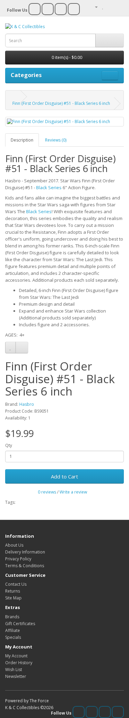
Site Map (13, 598)
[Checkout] (118, 7)
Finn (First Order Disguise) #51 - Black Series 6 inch (61, 103)
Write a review (73, 492)
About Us (14, 545)
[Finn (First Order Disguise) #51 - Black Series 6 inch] (64, 121)
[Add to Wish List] (10, 347)
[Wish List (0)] (103, 7)
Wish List (13, 669)
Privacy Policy (18, 559)
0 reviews (47, 492)
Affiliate (12, 630)
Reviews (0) (55, 140)
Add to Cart (64, 476)
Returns (12, 591)
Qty (8, 445)
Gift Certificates (20, 623)
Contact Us (15, 584)
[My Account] (93, 7)
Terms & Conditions (24, 566)
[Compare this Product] (21, 347)
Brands (12, 617)
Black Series (49, 187)
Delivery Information (25, 552)
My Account (16, 656)
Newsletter (15, 676)
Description (22, 140)
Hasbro (26, 404)
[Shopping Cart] (110, 7)
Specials (13, 637)
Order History (18, 663)
